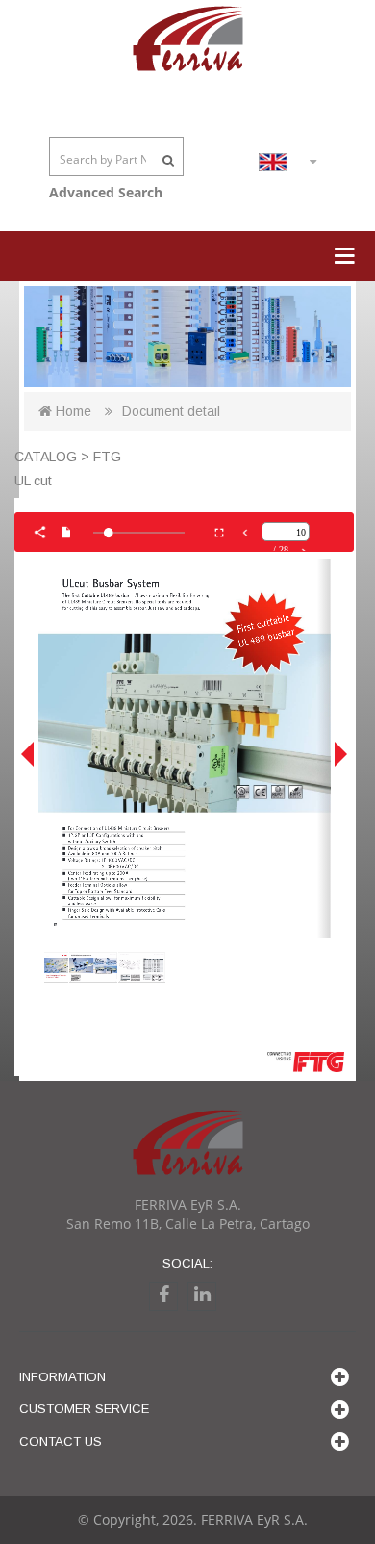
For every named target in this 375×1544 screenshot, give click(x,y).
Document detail (171, 411)
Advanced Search (105, 192)
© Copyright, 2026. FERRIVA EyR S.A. (193, 1519)
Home (71, 411)
